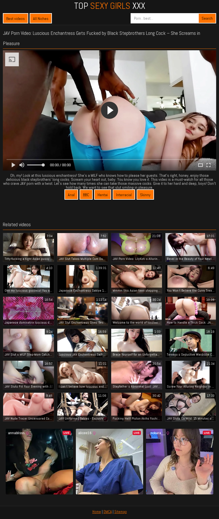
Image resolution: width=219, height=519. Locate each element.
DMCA (108, 511)
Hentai (103, 194)
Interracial (124, 194)
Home (96, 511)
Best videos (15, 18)
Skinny (145, 194)
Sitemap (120, 511)
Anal (71, 194)
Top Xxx (109, 5)
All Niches (40, 18)
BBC (86, 194)
